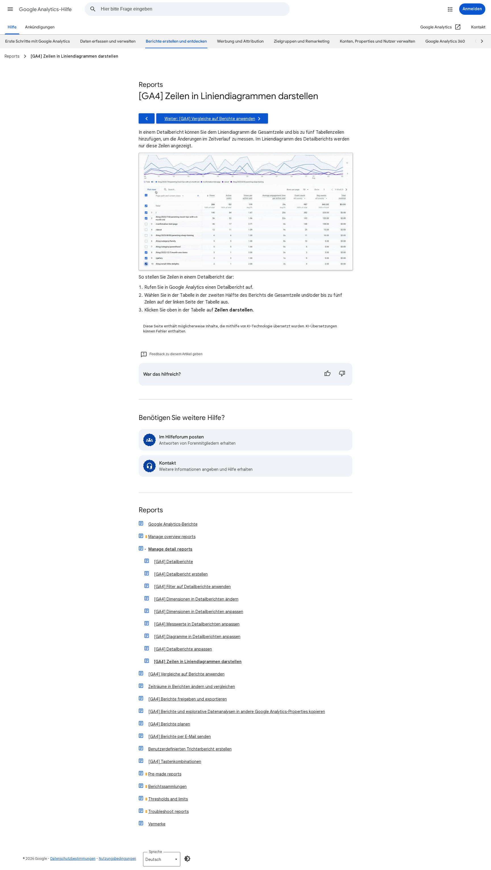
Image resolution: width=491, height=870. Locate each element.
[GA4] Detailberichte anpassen (183, 649)
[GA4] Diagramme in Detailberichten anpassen (197, 636)
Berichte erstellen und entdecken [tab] (176, 41)
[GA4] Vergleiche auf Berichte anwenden (186, 674)
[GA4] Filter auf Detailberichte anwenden (192, 586)
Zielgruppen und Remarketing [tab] (302, 41)
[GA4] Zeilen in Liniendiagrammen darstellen (198, 661)
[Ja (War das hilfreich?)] (327, 374)
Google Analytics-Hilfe (45, 9)
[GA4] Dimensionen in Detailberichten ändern (196, 599)
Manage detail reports (170, 549)
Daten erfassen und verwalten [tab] (108, 41)
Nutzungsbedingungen (117, 858)
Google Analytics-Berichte (172, 524)
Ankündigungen (40, 27)
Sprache (155, 852)
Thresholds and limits (168, 799)
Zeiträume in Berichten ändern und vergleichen (191, 686)
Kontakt (478, 27)
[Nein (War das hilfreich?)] (342, 374)
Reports (151, 510)
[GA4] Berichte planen (169, 724)
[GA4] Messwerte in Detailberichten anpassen (197, 624)
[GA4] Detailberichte (173, 561)
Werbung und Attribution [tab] (240, 41)
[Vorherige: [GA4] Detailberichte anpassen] (147, 118)
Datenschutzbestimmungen (72, 858)
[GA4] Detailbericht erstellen (181, 574)
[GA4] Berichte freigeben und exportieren (187, 699)
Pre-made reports (164, 774)
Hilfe (12, 27)
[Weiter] (479, 41)
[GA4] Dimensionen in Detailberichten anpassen (198, 611)
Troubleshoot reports (168, 811)
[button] (10, 9)
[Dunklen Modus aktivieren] (187, 858)
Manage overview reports (171, 536)
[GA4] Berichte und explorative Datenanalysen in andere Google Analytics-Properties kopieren (236, 711)
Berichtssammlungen (167, 786)
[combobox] (195, 9)
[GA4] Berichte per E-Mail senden (179, 736)
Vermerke (156, 824)
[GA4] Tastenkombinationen (174, 761)
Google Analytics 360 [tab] (445, 41)
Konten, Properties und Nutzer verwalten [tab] (377, 41)
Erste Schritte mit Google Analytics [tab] (37, 41)
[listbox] (161, 859)
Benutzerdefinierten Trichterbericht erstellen (190, 749)
